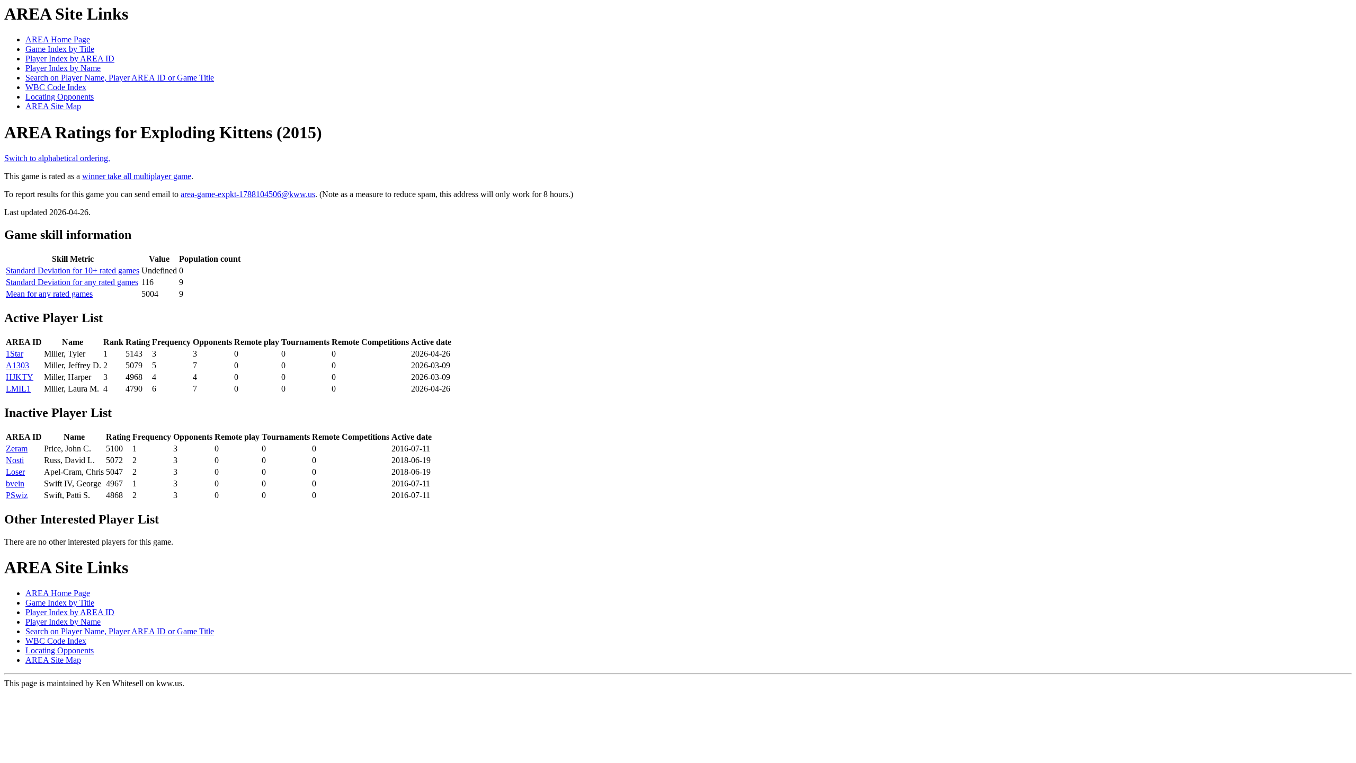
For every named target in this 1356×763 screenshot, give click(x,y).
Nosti (15, 460)
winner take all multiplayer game (136, 176)
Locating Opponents (59, 96)
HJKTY (19, 377)
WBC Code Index (55, 87)
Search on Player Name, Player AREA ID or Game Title (119, 77)
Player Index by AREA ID (69, 58)
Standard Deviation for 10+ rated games (72, 270)
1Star (14, 353)
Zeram (17, 448)
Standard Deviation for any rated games (72, 282)
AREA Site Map (53, 106)
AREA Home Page (57, 39)
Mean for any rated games (49, 293)
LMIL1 (18, 388)
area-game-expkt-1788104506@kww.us (248, 194)
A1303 (17, 365)
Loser (15, 471)
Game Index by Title (59, 49)
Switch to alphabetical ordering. (57, 158)
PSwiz (17, 495)
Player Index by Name (63, 68)
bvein (15, 483)
